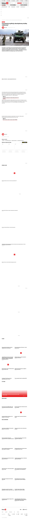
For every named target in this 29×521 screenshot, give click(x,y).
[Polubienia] (1, 7)
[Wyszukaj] (15, 3)
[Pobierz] (1, 13)
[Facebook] (20, 509)
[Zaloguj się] (23, 3)
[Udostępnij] (1, 15)
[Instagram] (26, 509)
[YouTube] (25, 509)
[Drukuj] (1, 11)
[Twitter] (22, 509)
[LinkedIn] (23, 509)
